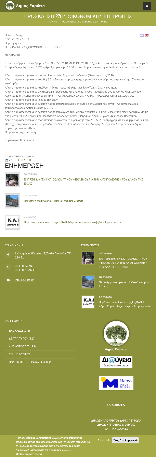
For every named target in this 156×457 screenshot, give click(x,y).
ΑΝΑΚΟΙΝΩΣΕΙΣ (19, 346)
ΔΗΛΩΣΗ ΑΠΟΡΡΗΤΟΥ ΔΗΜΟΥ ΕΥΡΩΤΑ (116, 420)
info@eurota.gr (24, 279)
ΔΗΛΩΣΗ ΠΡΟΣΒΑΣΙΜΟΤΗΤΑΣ (116, 424)
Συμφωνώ (103, 440)
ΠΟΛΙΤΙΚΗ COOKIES (116, 428)
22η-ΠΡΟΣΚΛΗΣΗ (20, 160)
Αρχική (53, 21)
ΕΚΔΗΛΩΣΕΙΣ (17, 330)
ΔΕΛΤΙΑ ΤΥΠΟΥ (18, 338)
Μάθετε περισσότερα (29, 454)
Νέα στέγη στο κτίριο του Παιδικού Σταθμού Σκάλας (53, 200)
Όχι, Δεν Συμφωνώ (126, 440)
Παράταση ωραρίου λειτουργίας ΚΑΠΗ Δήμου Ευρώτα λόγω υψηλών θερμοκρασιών (72, 221)
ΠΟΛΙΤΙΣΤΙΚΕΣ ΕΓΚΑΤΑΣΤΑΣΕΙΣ (29, 362)
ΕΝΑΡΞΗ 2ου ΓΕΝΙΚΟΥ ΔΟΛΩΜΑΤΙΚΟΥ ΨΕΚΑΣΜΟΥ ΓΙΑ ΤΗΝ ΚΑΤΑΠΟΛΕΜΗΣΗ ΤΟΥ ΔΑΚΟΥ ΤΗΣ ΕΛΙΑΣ (123, 262)
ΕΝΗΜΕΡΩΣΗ (17, 354)
